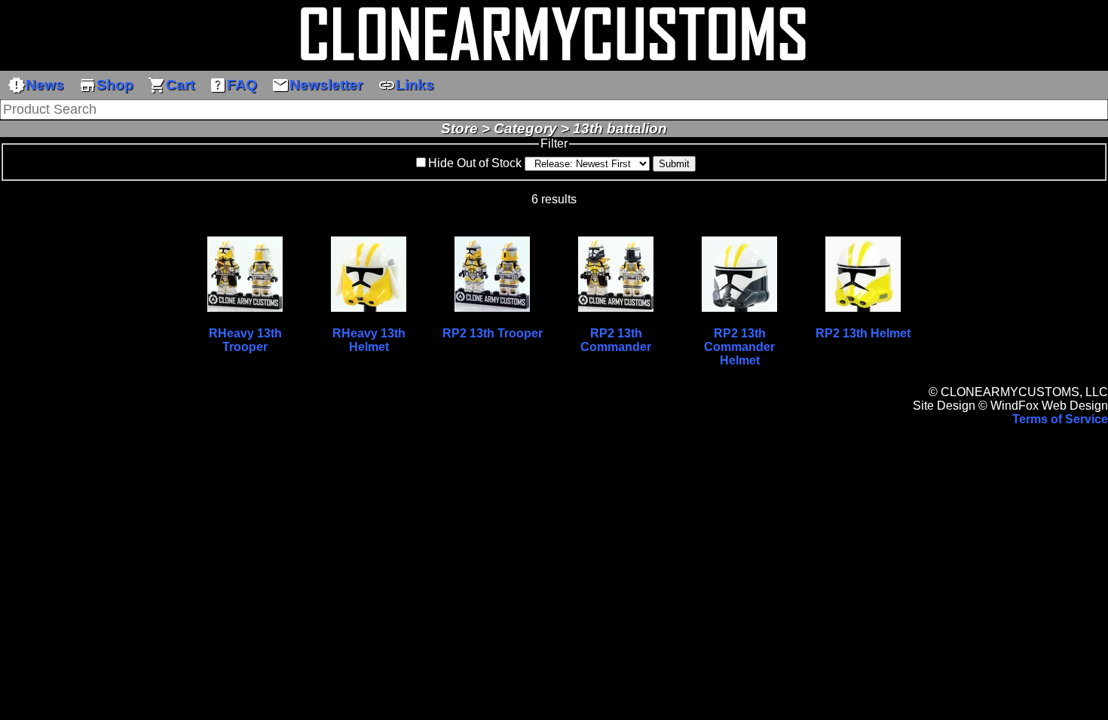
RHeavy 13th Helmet (369, 340)
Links (406, 85)
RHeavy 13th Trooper (245, 340)
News (36, 85)
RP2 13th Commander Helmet (739, 347)
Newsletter (317, 85)
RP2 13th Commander (615, 340)
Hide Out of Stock (475, 163)
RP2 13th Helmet (863, 333)
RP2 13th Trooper (492, 333)
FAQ (233, 85)
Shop (105, 85)
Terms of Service (1060, 419)
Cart (171, 85)
